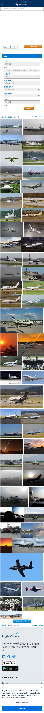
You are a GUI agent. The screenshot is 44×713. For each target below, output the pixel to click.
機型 (5, 61)
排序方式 (7, 74)
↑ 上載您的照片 (33, 46)
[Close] (41, 687)
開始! (28, 108)
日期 (5, 99)
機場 (5, 67)
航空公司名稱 (8, 87)
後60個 (10, 117)
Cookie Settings (22, 702)
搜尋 (5, 106)
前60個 (3, 117)
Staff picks (8, 93)
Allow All (22, 709)
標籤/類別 (7, 80)
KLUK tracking (37, 117)
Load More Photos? (22, 621)
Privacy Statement (18, 697)
